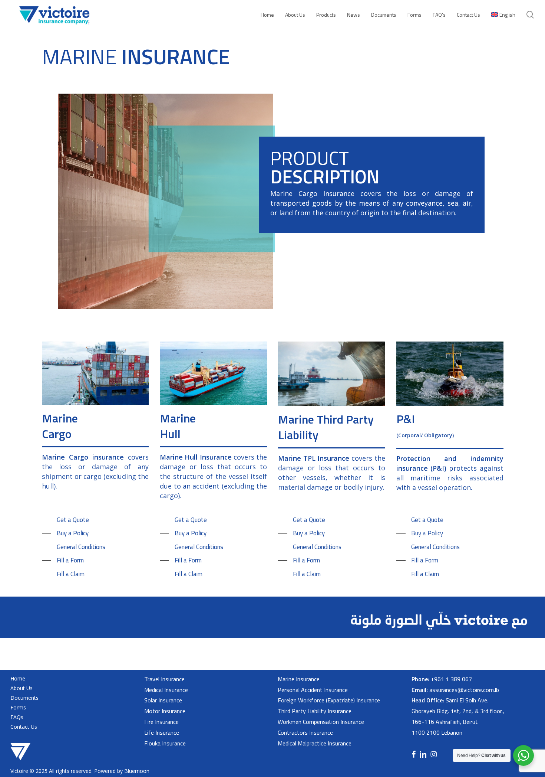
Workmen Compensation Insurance (321, 721)
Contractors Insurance (305, 732)
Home (17, 678)
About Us (21, 688)
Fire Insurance (161, 721)
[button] (65, 519)
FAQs (16, 717)
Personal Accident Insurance (313, 689)
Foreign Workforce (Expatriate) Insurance (329, 700)
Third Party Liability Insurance (314, 710)
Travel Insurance (164, 679)
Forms (18, 707)
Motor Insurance (164, 710)
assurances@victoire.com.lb (464, 689)
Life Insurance (161, 732)
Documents (24, 697)
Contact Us (23, 726)
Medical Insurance (166, 689)
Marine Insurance (299, 679)
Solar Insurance (163, 700)
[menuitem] (503, 15)
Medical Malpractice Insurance (314, 743)
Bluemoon (136, 770)
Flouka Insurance (165, 743)
